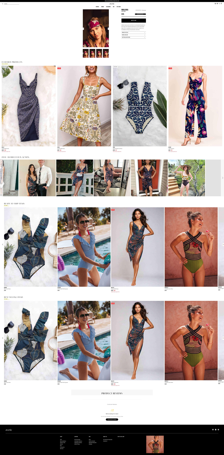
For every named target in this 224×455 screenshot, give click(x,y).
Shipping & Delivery (78, 442)
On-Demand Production (107, 439)
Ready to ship (62, 442)
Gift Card (61, 448)
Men (61, 445)
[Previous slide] (83, 29)
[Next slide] (108, 29)
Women (61, 444)
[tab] (133, 32)
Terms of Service (92, 441)
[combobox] (11, 3)
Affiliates (90, 444)
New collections (63, 441)
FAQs (90, 439)
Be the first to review (112, 419)
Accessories (62, 447)
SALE (61, 439)
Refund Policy (77, 444)
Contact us (105, 441)
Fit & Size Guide (77, 439)
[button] (1, 178)
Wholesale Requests (92, 442)
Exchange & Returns (78, 441)
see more (6, 205)
